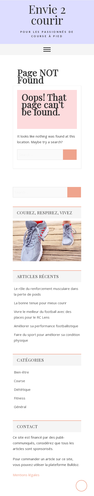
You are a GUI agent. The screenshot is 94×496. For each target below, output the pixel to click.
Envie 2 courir (47, 14)
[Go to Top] (81, 485)
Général (20, 406)
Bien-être (21, 372)
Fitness (19, 398)
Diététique (22, 389)
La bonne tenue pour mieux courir (40, 303)
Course (19, 380)
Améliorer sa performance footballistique (46, 326)
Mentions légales (26, 475)
